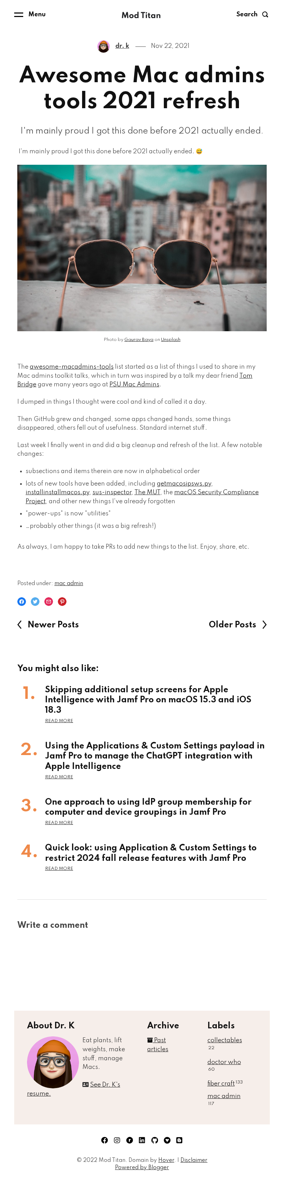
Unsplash (170, 339)
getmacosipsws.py (184, 484)
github (154, 1140)
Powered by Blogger (142, 1168)
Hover (166, 1160)
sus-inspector (112, 492)
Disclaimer (193, 1160)
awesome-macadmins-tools (72, 367)
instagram (117, 1140)
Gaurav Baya (138, 339)
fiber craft (225, 1084)
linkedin (142, 1140)
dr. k (122, 46)
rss (179, 1140)
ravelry (129, 1140)
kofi (167, 1140)
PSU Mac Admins (134, 385)
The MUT (147, 492)
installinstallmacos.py (57, 492)
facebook (104, 1140)
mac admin (68, 583)
